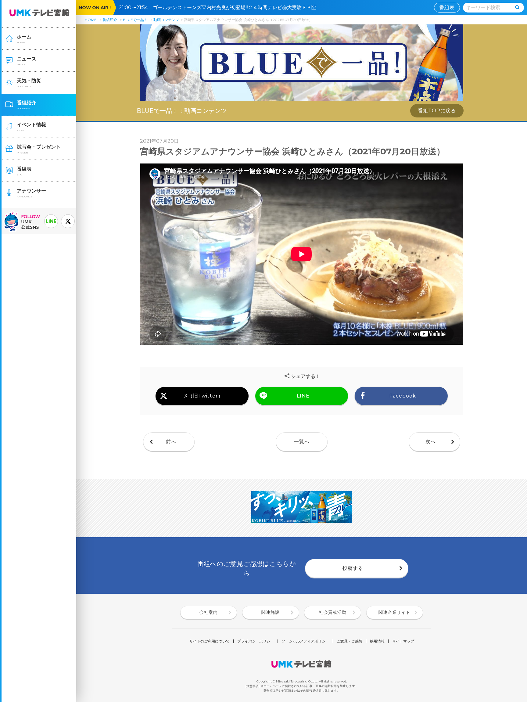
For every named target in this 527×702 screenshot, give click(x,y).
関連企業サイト (394, 612)
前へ (171, 442)
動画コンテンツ (166, 19)
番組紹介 (109, 19)
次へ (430, 442)
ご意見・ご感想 (349, 641)
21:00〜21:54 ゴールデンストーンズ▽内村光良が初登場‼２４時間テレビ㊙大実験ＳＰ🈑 (220, 7)
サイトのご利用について (209, 641)
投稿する (352, 568)
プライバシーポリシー (255, 641)
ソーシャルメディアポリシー (305, 641)
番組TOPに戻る (437, 110)
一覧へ (302, 442)
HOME (91, 19)
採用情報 (377, 641)
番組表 (447, 7)
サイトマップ (403, 641)
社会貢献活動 (332, 612)
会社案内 (208, 612)
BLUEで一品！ (135, 19)
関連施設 (270, 612)
